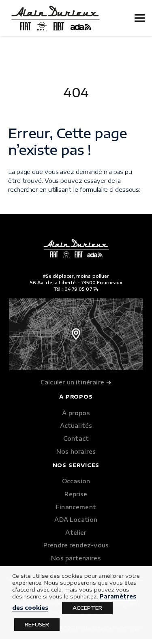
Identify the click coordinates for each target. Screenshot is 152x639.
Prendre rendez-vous (76, 545)
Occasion (76, 481)
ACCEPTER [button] (87, 608)
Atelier (75, 532)
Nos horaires (76, 451)
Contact (76, 438)
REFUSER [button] (37, 624)
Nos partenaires (76, 558)
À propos (76, 412)
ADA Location (75, 519)
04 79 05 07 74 (81, 289)
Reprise (75, 493)
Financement (76, 506)
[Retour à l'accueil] (55, 19)
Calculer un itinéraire (73, 382)
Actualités (76, 425)
